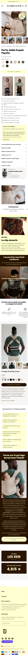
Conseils (3, 596)
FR (13, 646)
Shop (2, 591)
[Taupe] (3, 62)
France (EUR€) (6, 646)
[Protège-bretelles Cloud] (4, 173)
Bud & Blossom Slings (9, 648)
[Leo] (11, 62)
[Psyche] (15, 62)
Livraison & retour (5, 165)
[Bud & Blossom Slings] (14, 6)
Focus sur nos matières (9, 126)
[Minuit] (7, 62)
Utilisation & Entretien (7, 162)
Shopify (22, 648)
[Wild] (19, 380)
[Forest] (23, 62)
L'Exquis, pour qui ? (6, 155)
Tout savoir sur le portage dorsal (14, 539)
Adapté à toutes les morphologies (10, 158)
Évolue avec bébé (6, 148)
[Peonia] (19, 62)
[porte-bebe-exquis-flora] (3, 66)
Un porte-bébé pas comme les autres (11, 144)
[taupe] (3, 380)
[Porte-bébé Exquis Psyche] (4, 40)
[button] (23, 6)
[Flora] (22, 380)
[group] (14, 1)
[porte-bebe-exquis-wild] (7, 66)
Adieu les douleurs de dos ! (8, 151)
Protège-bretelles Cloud (15, 171)
